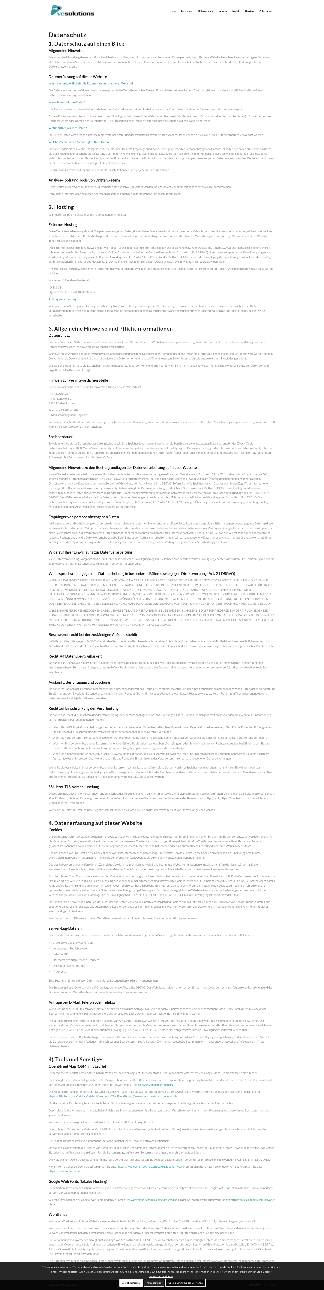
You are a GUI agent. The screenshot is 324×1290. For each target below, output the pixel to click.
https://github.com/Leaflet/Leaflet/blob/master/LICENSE (84, 1096)
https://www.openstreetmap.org (153, 1084)
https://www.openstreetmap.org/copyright (151, 1096)
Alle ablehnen (154, 1282)
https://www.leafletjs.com (64, 1171)
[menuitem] (173, 11)
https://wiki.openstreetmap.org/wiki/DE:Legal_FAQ (150, 1166)
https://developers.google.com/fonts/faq (149, 1199)
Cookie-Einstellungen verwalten (185, 1282)
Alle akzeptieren (131, 1282)
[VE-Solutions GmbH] (73, 11)
